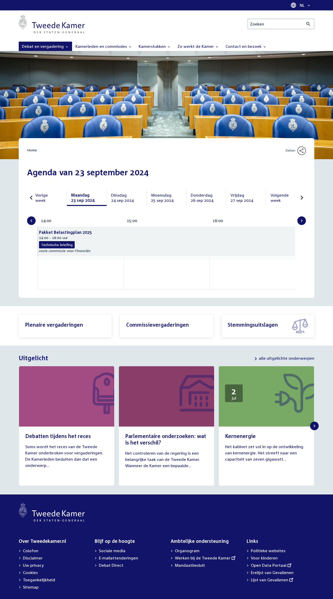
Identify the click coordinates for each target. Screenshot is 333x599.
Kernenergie (240, 436)
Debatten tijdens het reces (58, 436)
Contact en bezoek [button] (244, 46)
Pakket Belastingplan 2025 (65, 232)
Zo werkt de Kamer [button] (196, 46)
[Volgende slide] (314, 426)
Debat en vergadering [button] (43, 46)
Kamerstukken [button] (153, 46)
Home (32, 150)
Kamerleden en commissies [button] (101, 46)
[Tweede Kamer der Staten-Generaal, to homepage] (52, 24)
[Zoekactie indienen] (308, 24)
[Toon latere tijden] (301, 220)
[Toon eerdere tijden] (31, 220)
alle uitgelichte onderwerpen (286, 358)
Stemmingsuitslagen (253, 324)
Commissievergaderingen (157, 324)
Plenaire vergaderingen (54, 324)
